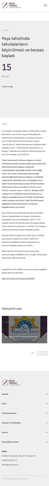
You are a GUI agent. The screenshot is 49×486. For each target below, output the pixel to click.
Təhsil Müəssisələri (9, 413)
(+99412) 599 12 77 (9, 460)
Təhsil (4, 404)
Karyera (5, 432)
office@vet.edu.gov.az (10, 465)
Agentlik (5, 394)
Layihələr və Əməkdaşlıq (11, 423)
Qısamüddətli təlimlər (10, 442)
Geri (6, 30)
